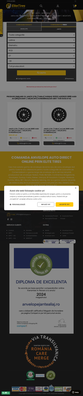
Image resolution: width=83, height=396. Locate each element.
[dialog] (41, 198)
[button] (17, 204)
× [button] (75, 188)
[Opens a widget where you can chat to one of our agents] (75, 392)
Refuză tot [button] (45, 204)
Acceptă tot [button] (64, 204)
